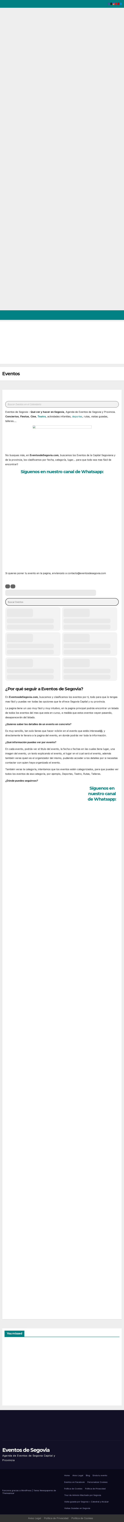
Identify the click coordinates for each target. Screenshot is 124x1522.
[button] (107, 315)
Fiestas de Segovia (71, 1355)
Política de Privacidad (95, 1488)
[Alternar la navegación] (119, 315)
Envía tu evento (100, 1475)
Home (67, 1475)
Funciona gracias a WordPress (17, 1490)
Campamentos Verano (15, 1356)
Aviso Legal (77, 1475)
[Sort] (13, 586)
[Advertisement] (62, 342)
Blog (88, 1475)
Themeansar (8, 1493)
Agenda (71, 1390)
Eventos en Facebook (74, 1482)
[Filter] (7, 586)
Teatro (42, 416)
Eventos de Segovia (26, 1450)
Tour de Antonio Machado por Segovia (82, 1495)
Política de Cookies (73, 1488)
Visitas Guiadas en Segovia (77, 1508)
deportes (77, 416)
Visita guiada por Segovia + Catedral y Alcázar (86, 1501)
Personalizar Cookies (97, 1482)
